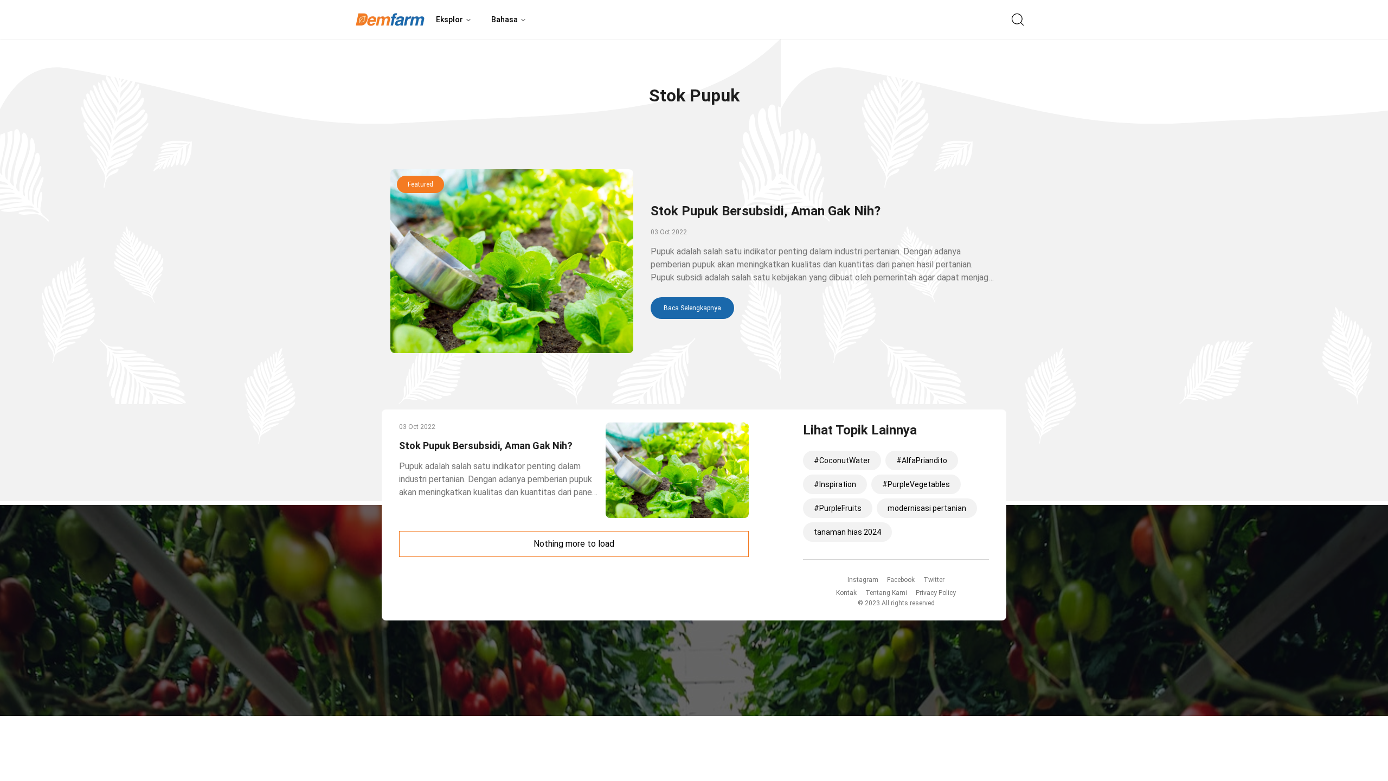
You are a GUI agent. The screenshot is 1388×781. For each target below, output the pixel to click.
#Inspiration (835, 484)
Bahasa (504, 19)
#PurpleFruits (838, 508)
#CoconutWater (842, 460)
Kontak (846, 593)
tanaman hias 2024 (847, 532)
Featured (420, 184)
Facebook (901, 580)
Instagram (862, 580)
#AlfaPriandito (921, 460)
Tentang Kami (886, 593)
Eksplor (449, 19)
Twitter (933, 580)
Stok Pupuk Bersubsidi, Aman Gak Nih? (766, 211)
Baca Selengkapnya (692, 308)
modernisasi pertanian (927, 508)
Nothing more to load (574, 544)
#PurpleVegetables (916, 484)
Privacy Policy (936, 593)
